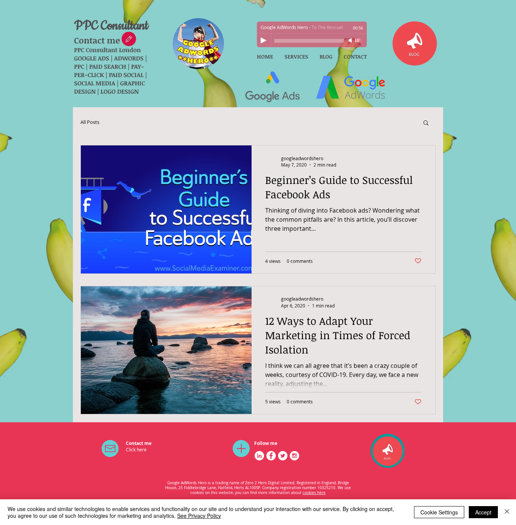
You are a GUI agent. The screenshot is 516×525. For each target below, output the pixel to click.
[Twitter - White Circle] (282, 455)
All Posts (89, 122)
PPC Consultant (111, 25)
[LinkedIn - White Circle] (259, 455)
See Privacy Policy (199, 515)
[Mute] (351, 40)
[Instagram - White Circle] (294, 455)
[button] (425, 123)
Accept (483, 512)
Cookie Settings (439, 512)
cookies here (314, 492)
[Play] (264, 40)
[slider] (359, 40)
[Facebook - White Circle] (271, 455)
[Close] (506, 512)
